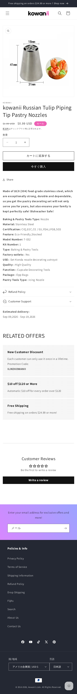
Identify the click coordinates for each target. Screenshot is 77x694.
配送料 (6, 128)
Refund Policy (15, 584)
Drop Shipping (16, 592)
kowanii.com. (34, 687)
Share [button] (10, 179)
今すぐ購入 (38, 166)
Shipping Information (20, 575)
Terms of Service (17, 567)
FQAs (10, 600)
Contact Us (14, 626)
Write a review (38, 480)
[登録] (65, 528)
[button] (7, 13)
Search (11, 609)
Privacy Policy (15, 558)
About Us (13, 617)
